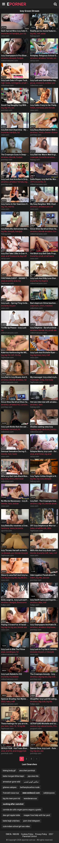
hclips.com (5, 605)
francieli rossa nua (11, 793)
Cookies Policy (27, 834)
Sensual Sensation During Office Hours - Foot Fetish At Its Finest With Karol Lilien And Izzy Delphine (15, 451)
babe (32, 528)
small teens (49, 256)
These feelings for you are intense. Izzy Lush (15, 723)
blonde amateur (45, 231)
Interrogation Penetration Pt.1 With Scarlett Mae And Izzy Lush (44, 575)
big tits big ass (11, 627)
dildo (49, 528)
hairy (8, 701)
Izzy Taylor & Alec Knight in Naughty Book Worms (44, 476)
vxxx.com (5, 36)
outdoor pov (50, 83)
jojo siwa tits (33, 776)
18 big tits (21, 726)
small (41, 256)
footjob (20, 58)
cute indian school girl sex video (16, 826)
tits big (18, 355)
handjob (12, 132)
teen (41, 404)
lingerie (45, 281)
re (2, 553)
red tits (11, 207)
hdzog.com (35, 36)
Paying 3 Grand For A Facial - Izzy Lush (15, 625)
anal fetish (39, 454)
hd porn (41, 652)
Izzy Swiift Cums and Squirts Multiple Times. (44, 600)
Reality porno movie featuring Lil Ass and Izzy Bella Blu (44, 31)
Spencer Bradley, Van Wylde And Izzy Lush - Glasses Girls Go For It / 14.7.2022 (15, 699)
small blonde (40, 528)
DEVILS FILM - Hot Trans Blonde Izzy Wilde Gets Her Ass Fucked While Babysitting (15, 748)
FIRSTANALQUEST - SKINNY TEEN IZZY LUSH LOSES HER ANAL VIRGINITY (15, 278)
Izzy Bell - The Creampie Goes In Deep (44, 501)
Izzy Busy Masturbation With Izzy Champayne (44, 130)
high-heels (5, 83)
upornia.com (6, 531)
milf (38, 33)
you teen (5, 726)
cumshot (13, 429)
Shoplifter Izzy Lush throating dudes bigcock (44, 699)
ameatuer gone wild (11, 782)
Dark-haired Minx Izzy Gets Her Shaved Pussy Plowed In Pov (15, 31)
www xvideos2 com (31, 793)
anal (3, 256)
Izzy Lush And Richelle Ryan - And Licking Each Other (44, 352)
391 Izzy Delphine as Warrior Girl (44, 526)
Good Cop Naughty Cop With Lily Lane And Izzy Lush (15, 105)
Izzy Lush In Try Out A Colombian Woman (44, 649)
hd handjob (14, 33)
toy (19, 281)
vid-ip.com (34, 61)
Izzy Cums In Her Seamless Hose (15, 204)
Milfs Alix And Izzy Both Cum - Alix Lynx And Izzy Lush (44, 550)
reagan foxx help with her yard (37, 815)
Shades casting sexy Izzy (41, 427)
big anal (48, 454)
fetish (32, 108)
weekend (40, 83)
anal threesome (12, 256)
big (2, 108)
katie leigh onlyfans (11, 821)
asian (43, 33)
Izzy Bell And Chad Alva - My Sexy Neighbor (15, 130)
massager (34, 380)
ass (12, 108)
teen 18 (12, 726)
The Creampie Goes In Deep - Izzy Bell (15, 155)
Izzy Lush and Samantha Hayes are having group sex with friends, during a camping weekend (44, 80)
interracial (19, 479)
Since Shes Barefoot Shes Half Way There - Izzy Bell (44, 229)
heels (14, 454)
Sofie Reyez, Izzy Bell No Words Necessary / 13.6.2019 (44, 179)
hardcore (54, 429)
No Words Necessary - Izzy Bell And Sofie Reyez (15, 501)
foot (10, 454)
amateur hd (14, 404)
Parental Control (30, 836)
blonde (12, 157)
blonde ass (22, 627)
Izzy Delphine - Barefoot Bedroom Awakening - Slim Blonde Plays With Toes (44, 328)
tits (6, 207)
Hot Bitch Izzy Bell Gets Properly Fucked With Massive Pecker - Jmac (44, 253)
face (10, 503)
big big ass (43, 677)
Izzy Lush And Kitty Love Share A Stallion (44, 278)
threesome (22, 602)
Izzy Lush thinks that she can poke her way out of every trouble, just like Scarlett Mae (15, 427)
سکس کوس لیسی (31, 782)
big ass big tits (11, 578)
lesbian (16, 503)
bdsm (32, 578)
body (42, 380)
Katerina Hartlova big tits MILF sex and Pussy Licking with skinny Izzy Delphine (15, 352)
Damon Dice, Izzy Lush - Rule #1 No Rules (44, 748)
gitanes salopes (9, 787)
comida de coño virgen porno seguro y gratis (22, 810)
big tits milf (9, 355)
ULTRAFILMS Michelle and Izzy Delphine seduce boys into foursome (44, 723)
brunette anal (11, 281)
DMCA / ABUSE (12, 834)
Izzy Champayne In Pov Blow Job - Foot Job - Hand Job (15, 55)
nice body (49, 380)
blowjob (12, 58)
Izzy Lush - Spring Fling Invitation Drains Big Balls (15, 303)
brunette (5, 33)
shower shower (51, 132)
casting (33, 429)
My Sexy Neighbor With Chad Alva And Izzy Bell (44, 204)
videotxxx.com (7, 85)
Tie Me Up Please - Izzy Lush (13, 328)
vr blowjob (49, 652)
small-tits (25, 83)
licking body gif (9, 770)
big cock (40, 479)
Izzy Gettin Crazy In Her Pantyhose (44, 105)
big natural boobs (44, 726)
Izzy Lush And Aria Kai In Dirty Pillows (15, 179)
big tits (33, 33)
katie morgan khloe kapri (13, 776)
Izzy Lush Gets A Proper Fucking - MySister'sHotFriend (15, 80)
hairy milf (46, 355)
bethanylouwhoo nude (30, 787)
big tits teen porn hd (11, 798)
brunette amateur (47, 157)
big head (37, 355)
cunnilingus (10, 652)
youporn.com (36, 728)
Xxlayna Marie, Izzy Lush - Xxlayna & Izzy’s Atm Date (44, 451)
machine (49, 306)
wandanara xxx (30, 798)
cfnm (42, 306)
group (32, 83)
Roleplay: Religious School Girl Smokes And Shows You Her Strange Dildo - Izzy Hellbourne (44, 55)
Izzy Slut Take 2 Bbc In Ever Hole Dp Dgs (15, 253)
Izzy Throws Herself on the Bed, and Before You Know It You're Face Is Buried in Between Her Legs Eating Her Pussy (15, 550)
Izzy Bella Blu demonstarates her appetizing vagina (15, 229)
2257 (51, 834)
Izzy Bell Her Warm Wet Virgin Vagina (44, 155)
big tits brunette (25, 578)
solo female (50, 108)
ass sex (46, 578)
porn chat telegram (31, 821)
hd (18, 132)
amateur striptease (47, 627)
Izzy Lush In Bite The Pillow (13, 649)
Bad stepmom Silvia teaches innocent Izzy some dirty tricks (44, 303)
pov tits (23, 33)
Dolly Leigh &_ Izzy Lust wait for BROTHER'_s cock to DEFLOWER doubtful (15, 600)
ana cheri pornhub (27, 770)
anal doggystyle (19, 751)
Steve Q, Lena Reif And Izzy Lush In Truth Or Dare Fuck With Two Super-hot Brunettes (15, 575)
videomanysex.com (9, 61)
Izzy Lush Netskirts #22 (11, 674)
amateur (5, 58)
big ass (37, 751)
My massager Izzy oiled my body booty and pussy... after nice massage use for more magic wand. (44, 377)
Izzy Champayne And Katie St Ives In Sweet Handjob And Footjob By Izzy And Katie (44, 625)
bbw (40, 602)
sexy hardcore (43, 429)
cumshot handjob (28, 404)
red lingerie (16, 83)
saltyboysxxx (49, 793)
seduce (33, 726)
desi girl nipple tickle (11, 815)
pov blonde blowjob (19, 553)
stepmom (34, 306)
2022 (3, 701)
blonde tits (43, 330)
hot (2, 578)
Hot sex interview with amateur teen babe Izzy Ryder (44, 402)
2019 (32, 182)
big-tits (8, 108)
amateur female (46, 58)
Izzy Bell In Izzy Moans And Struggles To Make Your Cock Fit (15, 377)
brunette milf (42, 553)
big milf (23, 256)
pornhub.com (7, 753)
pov (14, 306)
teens (12, 528)
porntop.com (6, 110)
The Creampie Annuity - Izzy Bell (44, 674)
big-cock (4, 479)
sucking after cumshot (13, 804)
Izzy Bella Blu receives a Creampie (15, 526)
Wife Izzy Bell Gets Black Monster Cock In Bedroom (15, 476)
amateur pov (44, 207)
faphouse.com (7, 283)
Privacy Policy (41, 834)
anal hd (9, 751)
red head (40, 108)
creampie (34, 157)
